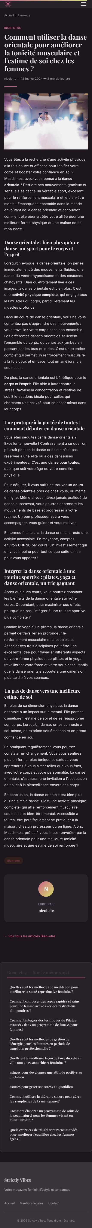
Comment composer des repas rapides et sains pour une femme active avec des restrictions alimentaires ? (44, 1006)
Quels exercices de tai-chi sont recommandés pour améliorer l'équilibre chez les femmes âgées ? (43, 1134)
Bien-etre (24, 15)
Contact (53, 1203)
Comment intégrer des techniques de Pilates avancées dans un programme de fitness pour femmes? (43, 1025)
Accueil (9, 15)
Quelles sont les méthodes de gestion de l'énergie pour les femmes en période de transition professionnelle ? (40, 1044)
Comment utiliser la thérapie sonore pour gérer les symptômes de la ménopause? (45, 1098)
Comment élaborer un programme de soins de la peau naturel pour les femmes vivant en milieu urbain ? (44, 1115)
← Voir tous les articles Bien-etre (29, 936)
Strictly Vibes (17, 1180)
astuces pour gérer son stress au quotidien (41, 1087)
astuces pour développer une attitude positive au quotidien (46, 1074)
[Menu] (83, 3)
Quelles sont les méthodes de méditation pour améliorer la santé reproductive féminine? (44, 989)
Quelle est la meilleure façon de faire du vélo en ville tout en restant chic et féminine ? (46, 1060)
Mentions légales (31, 1203)
